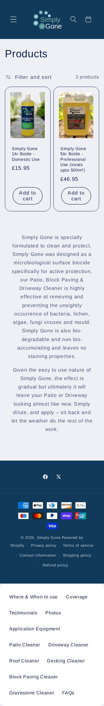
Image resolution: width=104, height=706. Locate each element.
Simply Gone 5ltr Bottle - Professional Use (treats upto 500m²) (73, 159)
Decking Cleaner (66, 660)
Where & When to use (33, 596)
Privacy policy (43, 545)
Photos (53, 612)
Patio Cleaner (24, 644)
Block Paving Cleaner (33, 676)
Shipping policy (77, 555)
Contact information (38, 555)
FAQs (68, 692)
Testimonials (23, 612)
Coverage (77, 596)
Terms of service (78, 545)
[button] (13, 19)
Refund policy (55, 565)
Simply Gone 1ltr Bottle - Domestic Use (26, 154)
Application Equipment (34, 628)
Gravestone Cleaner (31, 692)
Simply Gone (49, 538)
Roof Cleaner (24, 660)
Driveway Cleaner (68, 644)
